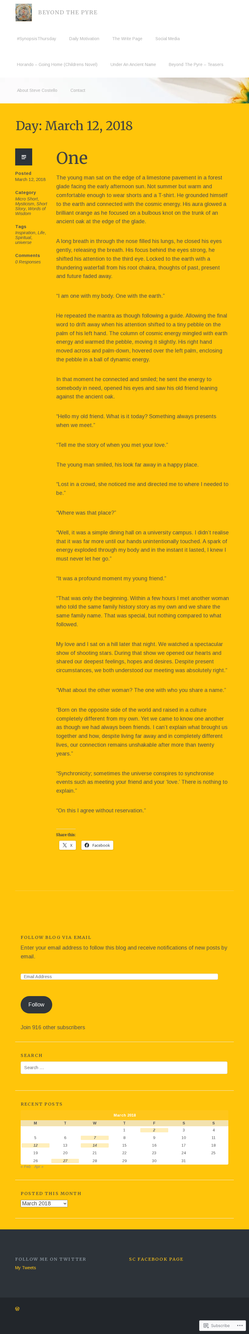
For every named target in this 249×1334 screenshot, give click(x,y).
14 (95, 1145)
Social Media (167, 38)
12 (35, 1145)
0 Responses (28, 261)
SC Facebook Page (156, 1259)
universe (23, 242)
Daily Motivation (84, 38)
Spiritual (23, 237)
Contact (77, 90)
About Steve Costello (37, 90)
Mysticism (24, 203)
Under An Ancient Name (133, 64)
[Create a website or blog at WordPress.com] (17, 1309)
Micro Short (26, 198)
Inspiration (25, 232)
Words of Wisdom (30, 211)
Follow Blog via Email (56, 937)
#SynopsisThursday (36, 38)
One (72, 158)
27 (65, 1161)
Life (41, 232)
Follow (36, 1005)
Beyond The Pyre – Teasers (196, 64)
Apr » (38, 1167)
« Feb (26, 1167)
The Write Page (127, 38)
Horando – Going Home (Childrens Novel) (57, 64)
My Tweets (25, 1267)
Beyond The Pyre (68, 12)
